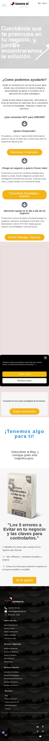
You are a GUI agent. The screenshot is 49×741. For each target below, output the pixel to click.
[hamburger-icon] (4, 5)
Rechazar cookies (24, 381)
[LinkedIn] (37, 727)
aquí (35, 364)
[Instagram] (43, 731)
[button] (45, 358)
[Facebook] (43, 727)
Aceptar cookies (24, 374)
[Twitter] (37, 731)
